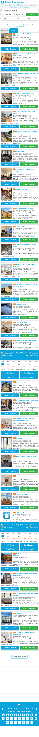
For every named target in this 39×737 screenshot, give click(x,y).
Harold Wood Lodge (21, 322)
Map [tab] (13, 30)
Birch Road (19, 438)
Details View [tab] (4, 30)
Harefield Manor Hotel (22, 494)
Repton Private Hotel (22, 476)
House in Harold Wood (21, 189)
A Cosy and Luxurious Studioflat (24, 93)
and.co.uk (15, 2)
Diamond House (19, 151)
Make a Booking (29, 49)
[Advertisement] (19, 679)
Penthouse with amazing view (24, 208)
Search (32, 14)
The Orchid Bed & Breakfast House (26, 340)
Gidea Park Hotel (21, 382)
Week (27, 353)
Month (14, 353)
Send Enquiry (29, 373)
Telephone (10, 373)
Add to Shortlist (10, 49)
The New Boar (20, 613)
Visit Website (10, 377)
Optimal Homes (20, 226)
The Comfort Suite (21, 304)
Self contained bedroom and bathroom (27, 400)
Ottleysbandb (20, 512)
